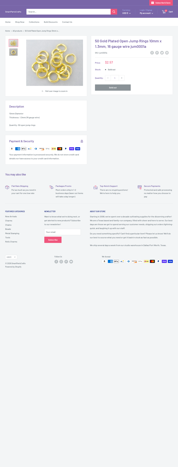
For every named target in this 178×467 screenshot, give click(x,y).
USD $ (9, 257)
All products (17, 31)
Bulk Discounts (51, 22)
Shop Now (19, 22)
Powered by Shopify (13, 267)
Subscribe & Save (162, 3)
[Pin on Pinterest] (157, 53)
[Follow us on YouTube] (71, 261)
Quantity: (99, 78)
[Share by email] (167, 53)
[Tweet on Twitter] (162, 53)
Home (8, 22)
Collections (34, 22)
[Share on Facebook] (152, 53)
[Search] (114, 12)
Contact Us (67, 22)
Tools (7, 237)
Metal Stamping (12, 233)
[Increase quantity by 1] (121, 78)
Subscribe (53, 240)
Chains (8, 225)
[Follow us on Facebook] (56, 261)
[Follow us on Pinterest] (66, 261)
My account (145, 13)
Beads (8, 229)
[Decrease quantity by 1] (108, 78)
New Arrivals (11, 216)
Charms (8, 220)
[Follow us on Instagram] (61, 261)
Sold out (113, 87)
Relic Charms (11, 241)
